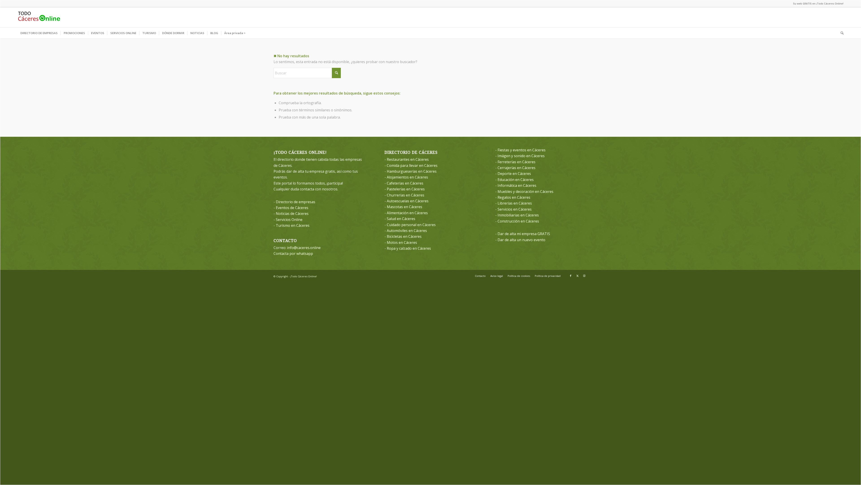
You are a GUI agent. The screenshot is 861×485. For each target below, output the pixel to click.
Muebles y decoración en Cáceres (525, 191)
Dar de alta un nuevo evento (521, 239)
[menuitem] (39, 33)
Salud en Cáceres (401, 218)
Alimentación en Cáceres (407, 212)
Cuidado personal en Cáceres (411, 224)
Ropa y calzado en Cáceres (409, 248)
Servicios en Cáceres (515, 209)
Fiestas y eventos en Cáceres (522, 150)
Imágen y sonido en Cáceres (521, 155)
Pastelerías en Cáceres (406, 189)
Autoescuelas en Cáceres (407, 200)
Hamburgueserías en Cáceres (412, 171)
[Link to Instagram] (584, 275)
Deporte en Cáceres (514, 173)
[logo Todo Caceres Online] (39, 17)
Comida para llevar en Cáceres (412, 165)
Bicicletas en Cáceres (404, 236)
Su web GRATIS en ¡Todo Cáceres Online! (818, 3)
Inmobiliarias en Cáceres (518, 215)
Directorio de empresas (295, 201)
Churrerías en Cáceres (405, 195)
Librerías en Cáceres (515, 203)
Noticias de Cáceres (292, 213)
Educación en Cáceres (516, 179)
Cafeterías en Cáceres (405, 183)
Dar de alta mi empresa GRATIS (524, 233)
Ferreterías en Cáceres (516, 161)
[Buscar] (841, 33)
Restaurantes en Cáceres (408, 159)
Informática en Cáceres (517, 185)
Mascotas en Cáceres (404, 206)
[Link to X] (577, 275)
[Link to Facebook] (570, 275)
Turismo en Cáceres (292, 225)
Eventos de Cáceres (292, 207)
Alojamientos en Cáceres (407, 177)
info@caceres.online (304, 247)
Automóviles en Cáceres (407, 230)
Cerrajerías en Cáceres (516, 167)
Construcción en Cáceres (518, 221)
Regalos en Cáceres (514, 197)
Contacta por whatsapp (293, 253)
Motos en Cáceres (402, 242)
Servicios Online (289, 219)
